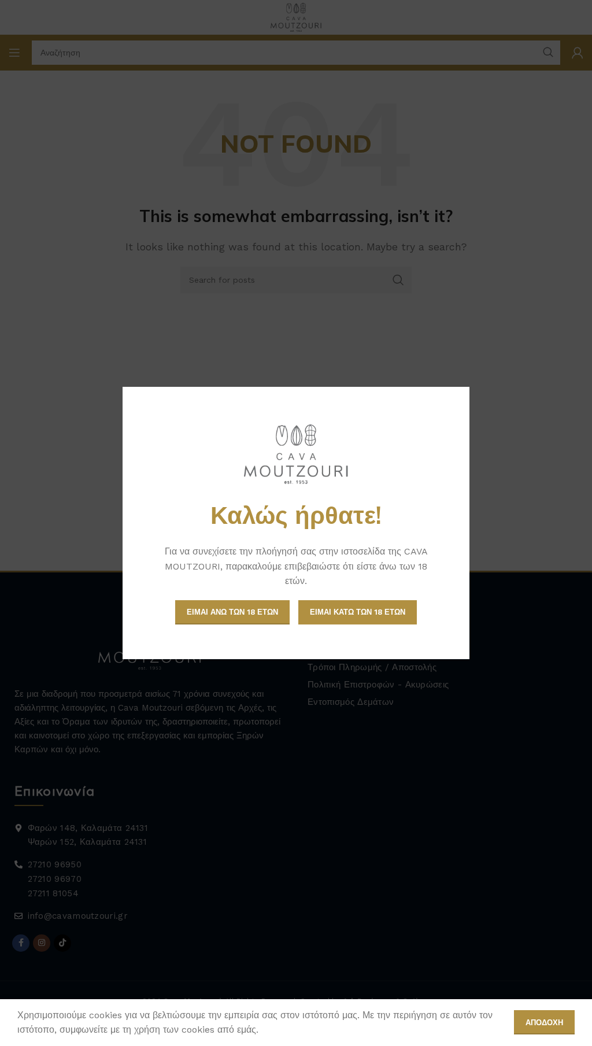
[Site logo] (296, 454)
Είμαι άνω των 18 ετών (232, 612)
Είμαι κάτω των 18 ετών (357, 612)
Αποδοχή (544, 1022)
